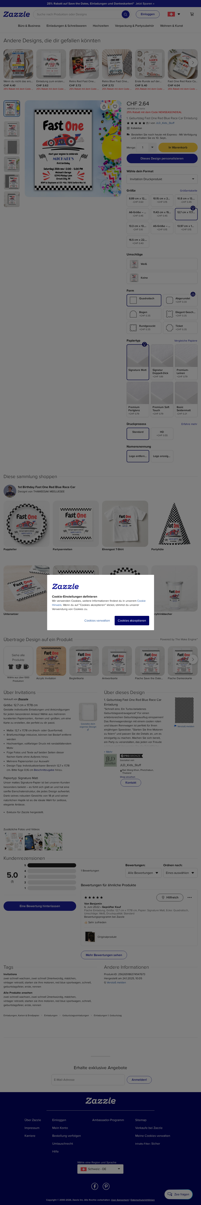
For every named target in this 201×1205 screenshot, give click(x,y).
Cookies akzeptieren (132, 621)
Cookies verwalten (97, 621)
